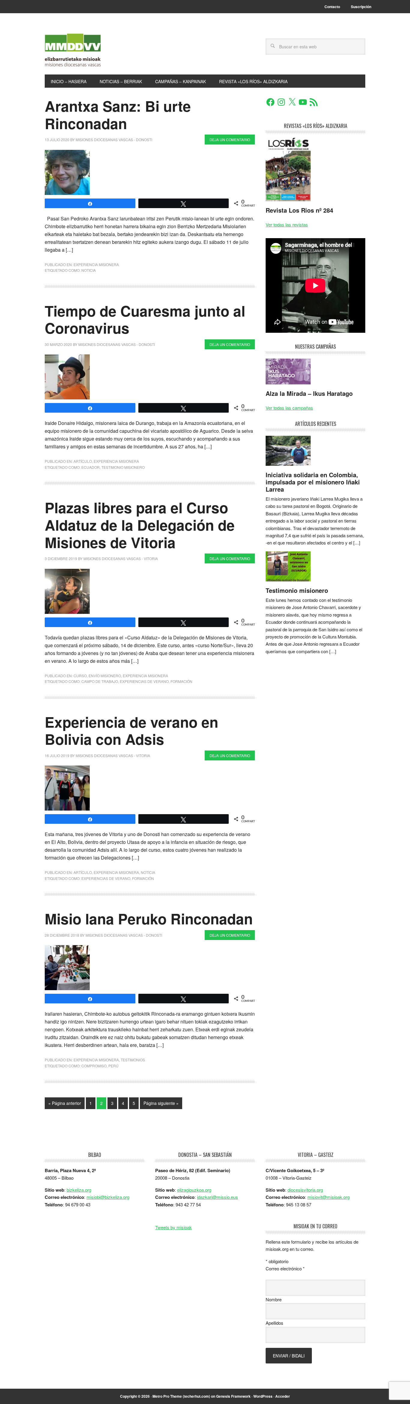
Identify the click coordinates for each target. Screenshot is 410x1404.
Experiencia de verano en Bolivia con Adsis (131, 730)
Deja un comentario (230, 139)
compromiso (94, 1065)
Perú (113, 1065)
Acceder (282, 1396)
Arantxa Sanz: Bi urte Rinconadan (118, 115)
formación (181, 681)
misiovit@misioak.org (328, 1197)
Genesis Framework (233, 1396)
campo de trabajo (99, 681)
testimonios (133, 1059)
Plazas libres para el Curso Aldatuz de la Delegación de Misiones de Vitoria (140, 524)
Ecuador (90, 467)
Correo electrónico (285, 1268)
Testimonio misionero (297, 590)
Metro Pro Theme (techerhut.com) (181, 1396)
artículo (83, 461)
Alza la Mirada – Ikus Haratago (309, 393)
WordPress (263, 1396)
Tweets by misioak (173, 1227)
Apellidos (274, 1323)
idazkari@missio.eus (217, 1197)
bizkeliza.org (79, 1190)
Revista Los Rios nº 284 (299, 210)
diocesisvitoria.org (305, 1190)
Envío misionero (105, 675)
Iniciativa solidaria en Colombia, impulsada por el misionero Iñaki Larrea (313, 481)
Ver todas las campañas (289, 408)
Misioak (85, 52)
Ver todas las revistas (287, 224)
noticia (88, 270)
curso (80, 675)
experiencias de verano (144, 681)
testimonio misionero (123, 467)
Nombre (274, 1299)
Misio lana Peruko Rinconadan (149, 918)
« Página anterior (64, 1103)
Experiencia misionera (96, 264)
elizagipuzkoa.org (194, 1190)
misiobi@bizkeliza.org (107, 1197)
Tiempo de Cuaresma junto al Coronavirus (145, 319)
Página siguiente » (161, 1103)
